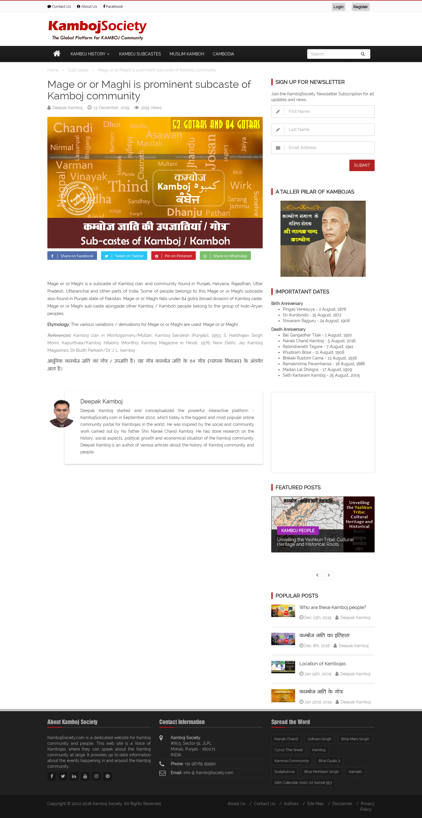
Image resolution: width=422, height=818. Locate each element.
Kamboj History (88, 54)
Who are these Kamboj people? (332, 607)
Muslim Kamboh (187, 54)
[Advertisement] (270, 28)
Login (339, 7)
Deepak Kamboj (67, 107)
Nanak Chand (286, 739)
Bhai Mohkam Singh (321, 771)
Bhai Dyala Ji (329, 761)
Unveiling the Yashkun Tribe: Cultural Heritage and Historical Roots (315, 542)
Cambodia (223, 54)
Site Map (315, 803)
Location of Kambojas (322, 663)
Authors (291, 803)
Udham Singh (320, 739)
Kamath (355, 771)
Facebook (114, 6)
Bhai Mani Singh (355, 739)
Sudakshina (284, 771)
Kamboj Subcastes (140, 54)
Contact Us (61, 6)
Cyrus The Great (288, 750)
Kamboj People (298, 530)
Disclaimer (342, 803)
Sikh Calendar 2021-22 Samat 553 (303, 782)
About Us (88, 6)
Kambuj (319, 750)
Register (360, 7)
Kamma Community (291, 761)
